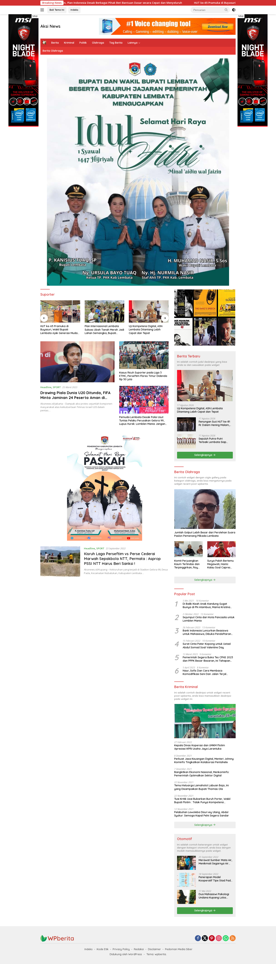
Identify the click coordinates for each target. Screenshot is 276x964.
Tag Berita (115, 42)
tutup (35, 16)
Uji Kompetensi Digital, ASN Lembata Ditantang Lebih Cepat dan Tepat (101, 329)
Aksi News (50, 26)
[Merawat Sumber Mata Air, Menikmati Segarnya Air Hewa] (186, 863)
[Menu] (42, 10)
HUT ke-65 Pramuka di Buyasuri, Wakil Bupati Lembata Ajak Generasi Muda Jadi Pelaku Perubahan (193, 2)
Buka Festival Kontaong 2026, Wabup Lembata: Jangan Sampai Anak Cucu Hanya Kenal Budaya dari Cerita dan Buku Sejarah (147, 329)
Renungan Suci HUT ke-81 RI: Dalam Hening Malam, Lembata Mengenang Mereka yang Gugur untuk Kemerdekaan (215, 423)
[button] (226, 10)
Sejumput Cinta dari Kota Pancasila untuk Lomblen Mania (209, 619)
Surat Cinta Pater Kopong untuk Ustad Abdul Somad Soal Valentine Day (207, 645)
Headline (45, 387)
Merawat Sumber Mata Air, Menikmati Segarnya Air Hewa (215, 861)
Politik (83, 42)
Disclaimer (154, 949)
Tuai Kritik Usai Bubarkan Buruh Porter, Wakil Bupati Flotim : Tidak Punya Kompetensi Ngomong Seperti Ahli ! (202, 800)
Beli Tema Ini (57, 9)
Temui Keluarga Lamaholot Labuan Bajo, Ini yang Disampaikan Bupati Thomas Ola (201, 787)
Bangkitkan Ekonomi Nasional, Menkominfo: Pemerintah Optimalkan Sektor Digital (201, 773)
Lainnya (132, 42)
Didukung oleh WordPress (126, 954)
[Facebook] (198, 938)
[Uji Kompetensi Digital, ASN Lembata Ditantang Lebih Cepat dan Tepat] (104, 311)
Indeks (74, 9)
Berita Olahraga (53, 50)
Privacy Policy (121, 949)
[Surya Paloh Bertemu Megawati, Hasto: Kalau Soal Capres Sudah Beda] (221, 549)
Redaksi (139, 949)
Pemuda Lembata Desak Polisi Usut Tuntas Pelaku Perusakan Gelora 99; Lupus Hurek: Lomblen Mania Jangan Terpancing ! (142, 420)
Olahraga (98, 42)
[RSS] (233, 938)
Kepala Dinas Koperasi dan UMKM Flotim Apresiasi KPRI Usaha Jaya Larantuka (199, 747)
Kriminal (69, 42)
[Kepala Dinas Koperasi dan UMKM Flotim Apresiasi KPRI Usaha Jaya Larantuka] (205, 721)
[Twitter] (205, 938)
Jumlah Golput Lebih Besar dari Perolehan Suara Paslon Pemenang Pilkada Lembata (204, 534)
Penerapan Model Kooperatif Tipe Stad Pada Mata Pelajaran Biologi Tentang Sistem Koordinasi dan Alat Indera (215, 878)
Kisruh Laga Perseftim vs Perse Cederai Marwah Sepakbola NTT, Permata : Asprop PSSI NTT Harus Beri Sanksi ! (122, 558)
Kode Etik (103, 949)
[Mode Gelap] (234, 10)
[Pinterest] (212, 938)
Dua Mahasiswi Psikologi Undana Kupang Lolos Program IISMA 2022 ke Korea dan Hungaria (214, 895)
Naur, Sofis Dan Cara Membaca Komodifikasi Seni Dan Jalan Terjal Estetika (204, 672)
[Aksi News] (57, 938)
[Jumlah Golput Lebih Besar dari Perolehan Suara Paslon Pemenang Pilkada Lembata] (205, 509)
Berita (55, 42)
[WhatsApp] (226, 938)
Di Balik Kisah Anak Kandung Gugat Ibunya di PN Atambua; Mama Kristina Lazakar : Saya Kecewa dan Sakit (206, 605)
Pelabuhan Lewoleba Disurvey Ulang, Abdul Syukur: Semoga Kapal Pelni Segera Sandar (201, 813)
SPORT (57, 387)
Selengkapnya (203, 455)
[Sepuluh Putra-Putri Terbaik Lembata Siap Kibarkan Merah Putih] (186, 441)
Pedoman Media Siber (178, 949)
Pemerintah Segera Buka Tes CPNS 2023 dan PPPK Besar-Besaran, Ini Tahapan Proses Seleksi (208, 659)
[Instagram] (219, 938)
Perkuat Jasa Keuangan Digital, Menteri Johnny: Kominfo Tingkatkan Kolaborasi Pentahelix (204, 760)
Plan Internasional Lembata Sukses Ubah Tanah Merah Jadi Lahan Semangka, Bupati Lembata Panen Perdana (60, 329)
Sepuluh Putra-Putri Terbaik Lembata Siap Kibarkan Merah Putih (212, 440)
